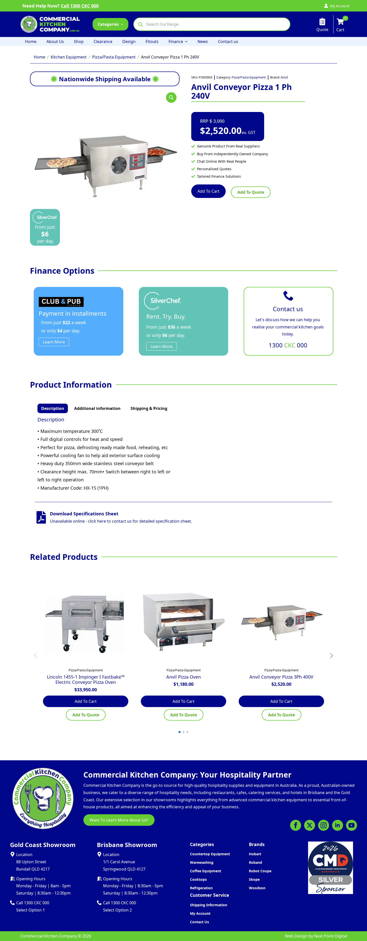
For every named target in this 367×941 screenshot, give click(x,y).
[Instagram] (323, 825)
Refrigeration (201, 888)
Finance (176, 41)
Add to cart (208, 191)
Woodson (257, 888)
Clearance (103, 41)
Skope (254, 879)
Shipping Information (208, 905)
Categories (108, 24)
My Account (200, 913)
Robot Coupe (260, 871)
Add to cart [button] (86, 701)
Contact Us (199, 922)
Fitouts (152, 41)
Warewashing (201, 862)
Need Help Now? (60, 6)
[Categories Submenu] (123, 24)
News (202, 41)
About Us (55, 41)
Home (30, 41)
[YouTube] (351, 825)
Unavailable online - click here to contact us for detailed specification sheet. (121, 521)
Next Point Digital (330, 936)
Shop (79, 41)
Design (129, 41)
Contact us (228, 41)
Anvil (284, 77)
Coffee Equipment (205, 871)
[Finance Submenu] (187, 41)
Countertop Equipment (210, 854)
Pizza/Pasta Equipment (114, 57)
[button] (171, 97)
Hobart (255, 854)
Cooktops (198, 879)
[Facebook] (295, 825)
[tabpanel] (183, 454)
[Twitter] (309, 825)
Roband (255, 862)
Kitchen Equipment (69, 57)
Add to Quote (250, 192)
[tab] (52, 408)
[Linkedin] (337, 825)
